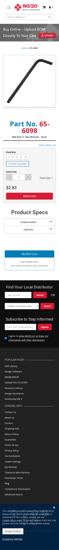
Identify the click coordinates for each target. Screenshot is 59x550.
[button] (28, 109)
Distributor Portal (14, 477)
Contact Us (10, 412)
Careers (9, 423)
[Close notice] (54, 507)
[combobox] (29, 17)
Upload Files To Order (16, 382)
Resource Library (13, 388)
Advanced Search (14, 494)
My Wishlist (11, 467)
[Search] (49, 17)
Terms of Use (11, 445)
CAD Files (28, 229)
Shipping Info (12, 428)
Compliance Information (17, 489)
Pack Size (11, 152)
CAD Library (11, 366)
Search (40, 295)
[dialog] (29, 527)
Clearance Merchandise (17, 472)
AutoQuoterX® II (13, 398)
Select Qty (11, 172)
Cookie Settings (13, 461)
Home (24, 48)
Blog (7, 483)
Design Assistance (14, 393)
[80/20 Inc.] (27, 7)
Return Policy (12, 434)
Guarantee (10, 439)
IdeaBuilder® (12, 376)
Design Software (13, 371)
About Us (9, 417)
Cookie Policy (9, 520)
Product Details (28, 222)
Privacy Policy (12, 450)
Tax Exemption (12, 455)
